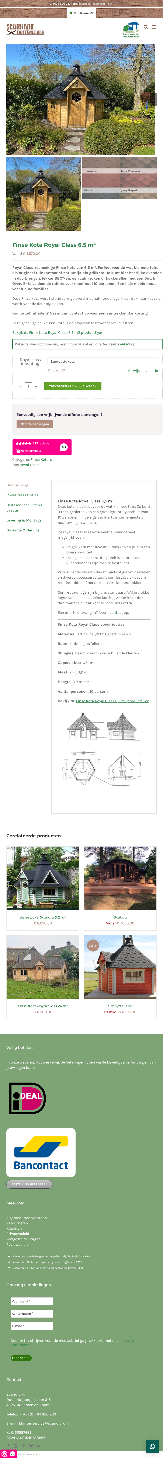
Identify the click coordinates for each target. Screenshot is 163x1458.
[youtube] (38, 1446)
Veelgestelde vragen (23, 1239)
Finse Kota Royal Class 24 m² (43, 1006)
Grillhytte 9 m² (120, 1006)
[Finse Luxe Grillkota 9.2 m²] (43, 849)
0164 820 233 (62, 3)
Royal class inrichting (30, 361)
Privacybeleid (17, 1233)
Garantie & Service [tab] (23, 530)
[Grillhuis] (120, 849)
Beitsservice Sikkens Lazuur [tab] (24, 508)
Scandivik (35, 1454)
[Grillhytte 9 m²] (120, 937)
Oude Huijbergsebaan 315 (28, 1399)
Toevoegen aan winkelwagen (73, 386)
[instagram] (15, 1446)
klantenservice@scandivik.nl (94, 3)
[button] (152, 1446)
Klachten (14, 1228)
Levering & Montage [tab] (24, 520)
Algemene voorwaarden (26, 1217)
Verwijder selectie (143, 370)
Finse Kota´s (41, 459)
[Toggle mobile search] (146, 27)
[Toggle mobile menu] (154, 27)
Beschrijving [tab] (17, 485)
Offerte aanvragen (35, 424)
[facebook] (8, 1446)
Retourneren (17, 1223)
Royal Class (29, 464)
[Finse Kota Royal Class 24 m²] (43, 937)
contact (124, 344)
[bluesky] (31, 1446)
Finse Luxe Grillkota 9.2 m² (43, 917)
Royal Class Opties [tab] (22, 495)
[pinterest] (23, 1446)
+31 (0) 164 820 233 (39, 1414)
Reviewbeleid (17, 1244)
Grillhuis (120, 917)
